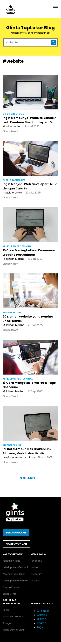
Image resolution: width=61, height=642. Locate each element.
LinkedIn (35, 580)
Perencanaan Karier (14, 574)
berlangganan (16, 532)
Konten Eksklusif (11, 587)
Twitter (35, 567)
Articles (42, 615)
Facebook (36, 560)
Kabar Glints (9, 593)
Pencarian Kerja (11, 560)
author (41, 619)
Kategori (7, 623)
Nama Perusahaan (13, 616)
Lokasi (6, 609)
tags (40, 627)
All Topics (43, 611)
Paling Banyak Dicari (14, 629)
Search (41, 623)
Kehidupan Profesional (15, 567)
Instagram (36, 574)
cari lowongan (16, 543)
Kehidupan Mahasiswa (15, 580)
